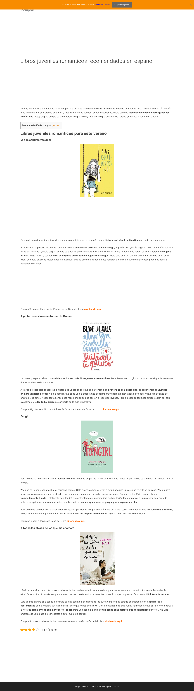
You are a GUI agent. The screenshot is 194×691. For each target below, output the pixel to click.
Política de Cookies (102, 5)
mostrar (56, 125)
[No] (190, 4)
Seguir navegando (121, 5)
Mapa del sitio (81, 686)
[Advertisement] (97, 35)
